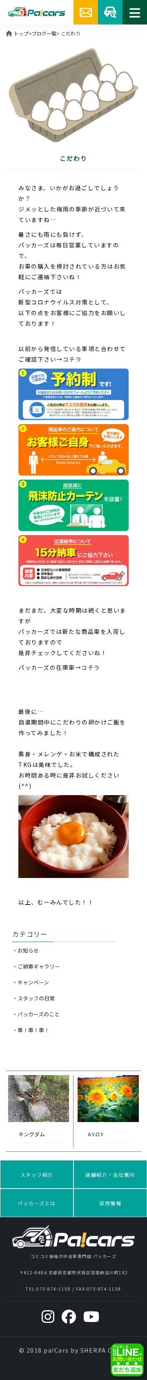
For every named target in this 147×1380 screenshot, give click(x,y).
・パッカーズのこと (36, 1014)
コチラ (72, 359)
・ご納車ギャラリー (36, 966)
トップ (21, 33)
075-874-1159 (104, 1289)
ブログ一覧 (44, 33)
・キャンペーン (30, 982)
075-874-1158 (53, 1289)
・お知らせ (25, 950)
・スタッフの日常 (33, 998)
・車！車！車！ (30, 1030)
